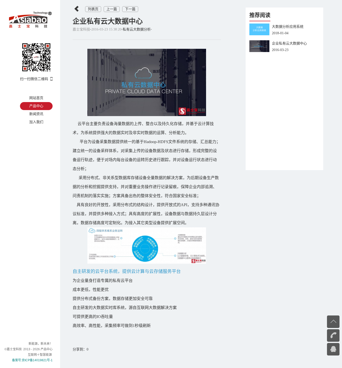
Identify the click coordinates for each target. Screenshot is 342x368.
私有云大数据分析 (137, 29)
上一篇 (111, 9)
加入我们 (36, 122)
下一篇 (130, 9)
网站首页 (36, 98)
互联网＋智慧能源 (40, 354)
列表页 (93, 9)
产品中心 (36, 106)
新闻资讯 (36, 114)
